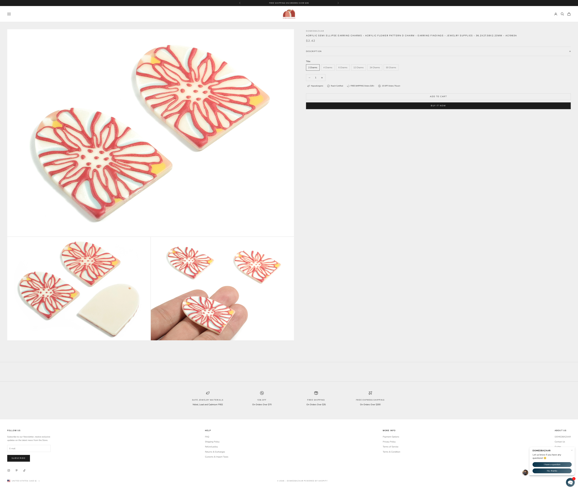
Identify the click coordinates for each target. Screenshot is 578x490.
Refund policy (211, 446)
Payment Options (391, 436)
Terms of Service (390, 446)
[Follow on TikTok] (24, 470)
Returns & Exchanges (215, 451)
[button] (570, 482)
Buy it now (438, 105)
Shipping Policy (212, 441)
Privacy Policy (389, 441)
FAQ (207, 436)
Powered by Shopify (316, 481)
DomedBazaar (315, 31)
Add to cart (438, 96)
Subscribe (19, 458)
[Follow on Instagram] (8, 470)
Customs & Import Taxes (216, 456)
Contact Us (560, 441)
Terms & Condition (391, 451)
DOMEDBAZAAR (563, 436)
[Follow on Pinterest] (16, 470)
